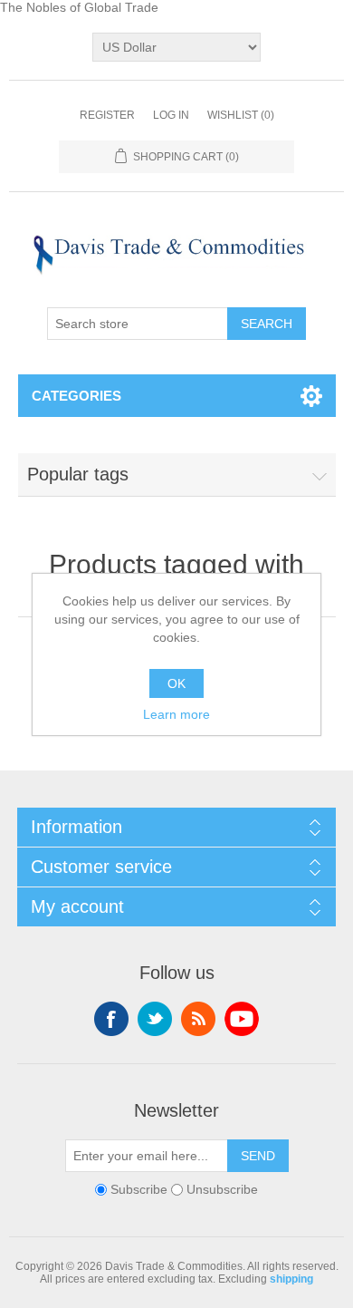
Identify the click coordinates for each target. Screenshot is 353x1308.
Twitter (155, 1019)
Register (107, 115)
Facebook (111, 1019)
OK (176, 683)
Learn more (176, 714)
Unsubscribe (222, 1190)
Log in (171, 115)
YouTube (241, 1019)
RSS (198, 1019)
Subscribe (138, 1190)
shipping (291, 1279)
